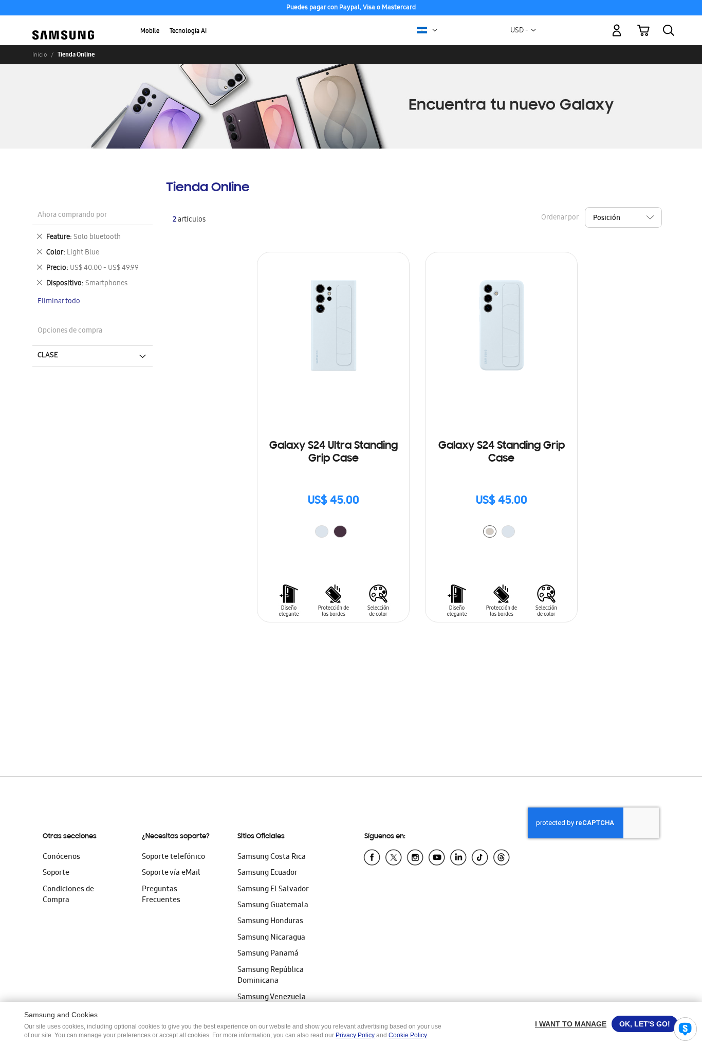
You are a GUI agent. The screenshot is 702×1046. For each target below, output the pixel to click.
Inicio (39, 54)
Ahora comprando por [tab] (72, 216)
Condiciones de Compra (68, 895)
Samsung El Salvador (273, 890)
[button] (434, 30)
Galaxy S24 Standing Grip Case (501, 453)
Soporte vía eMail (171, 873)
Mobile (149, 31)
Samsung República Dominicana (270, 975)
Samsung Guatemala (272, 906)
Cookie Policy (408, 1035)
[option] (321, 531)
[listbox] (333, 532)
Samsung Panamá (268, 954)
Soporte (56, 873)
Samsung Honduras (270, 921)
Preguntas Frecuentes (161, 895)
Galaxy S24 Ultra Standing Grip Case (333, 453)
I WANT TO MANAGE (570, 1024)
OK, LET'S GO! (644, 1024)
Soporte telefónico (173, 857)
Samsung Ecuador (267, 873)
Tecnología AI (188, 31)
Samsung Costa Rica (271, 857)
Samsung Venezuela (271, 998)
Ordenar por (559, 218)
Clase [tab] (48, 355)
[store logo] (63, 24)
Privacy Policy (355, 1035)
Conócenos (61, 857)
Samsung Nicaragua (271, 938)
